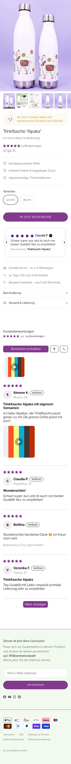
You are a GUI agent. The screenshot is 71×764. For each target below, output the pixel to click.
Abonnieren (35, 685)
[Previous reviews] (6, 242)
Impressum (8, 734)
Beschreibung (12, 293)
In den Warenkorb (35, 217)
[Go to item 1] (14, 367)
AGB (21, 734)
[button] (12, 145)
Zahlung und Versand (38, 734)
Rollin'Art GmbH (19, 750)
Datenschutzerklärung (39, 739)
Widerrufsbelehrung (13, 739)
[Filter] (54, 349)
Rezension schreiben (26, 349)
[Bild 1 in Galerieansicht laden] (35, 45)
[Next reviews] (64, 242)
